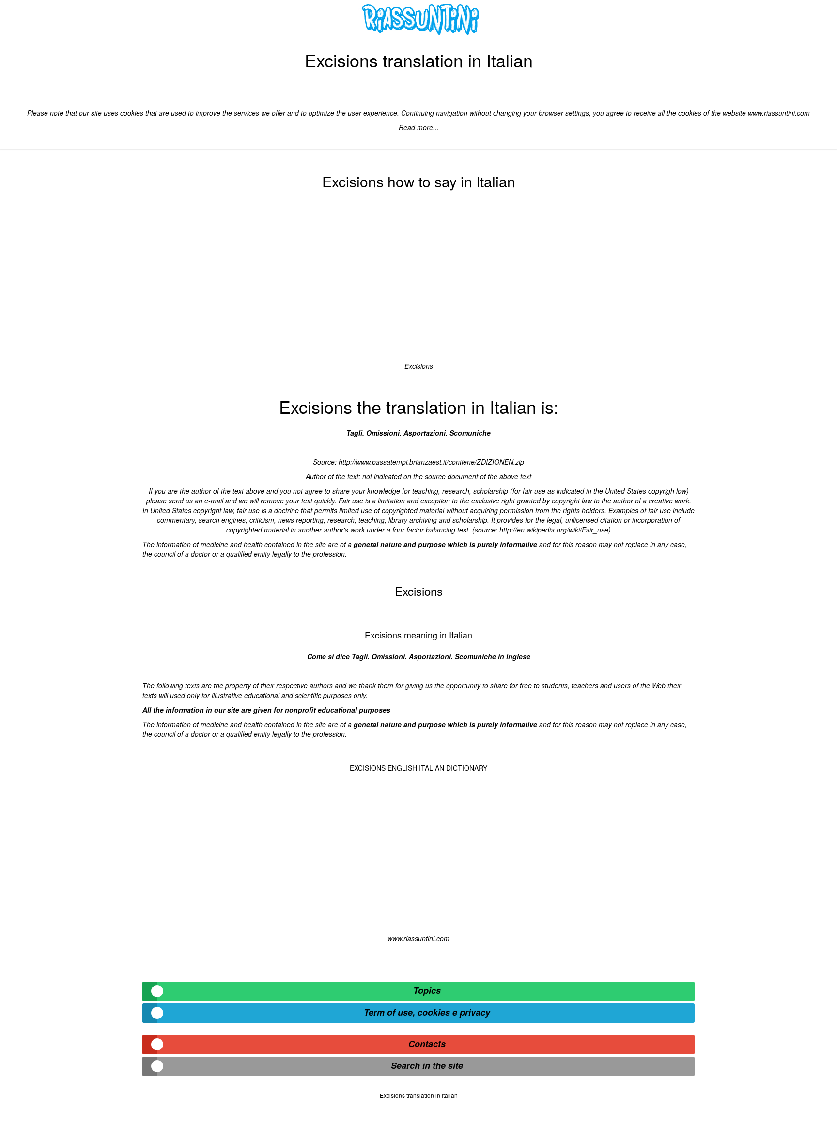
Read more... (419, 127)
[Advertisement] (418, 279)
